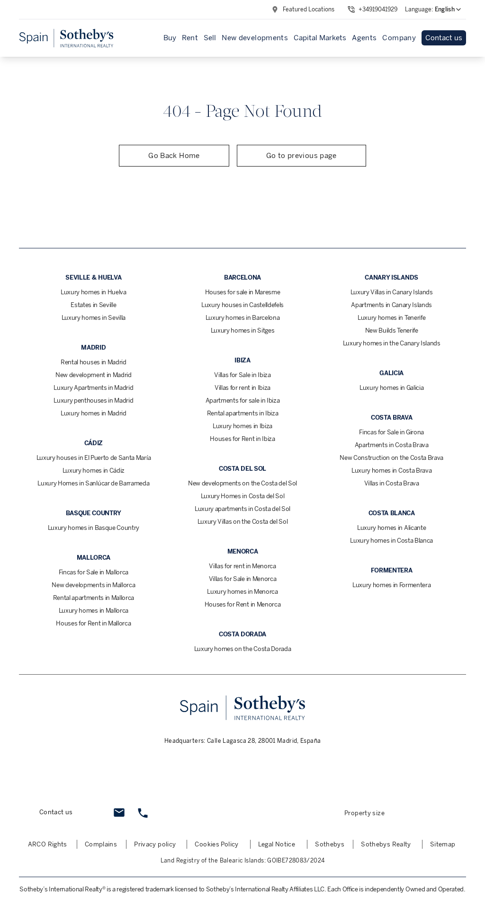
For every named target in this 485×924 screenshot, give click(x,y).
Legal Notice (277, 844)
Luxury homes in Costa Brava (391, 470)
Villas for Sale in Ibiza (242, 374)
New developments (255, 38)
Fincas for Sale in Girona (391, 432)
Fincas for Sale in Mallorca (93, 572)
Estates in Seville (93, 304)
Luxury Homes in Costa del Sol (243, 496)
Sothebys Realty (386, 844)
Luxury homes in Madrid (93, 413)
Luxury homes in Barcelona (243, 317)
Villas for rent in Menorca (242, 566)
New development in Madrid (93, 374)
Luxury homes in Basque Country (93, 527)
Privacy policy (155, 844)
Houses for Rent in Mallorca (93, 623)
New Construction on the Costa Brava (391, 457)
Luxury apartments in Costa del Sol (242, 508)
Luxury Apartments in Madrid (93, 387)
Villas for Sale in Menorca (243, 578)
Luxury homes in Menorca (242, 591)
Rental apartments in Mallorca (94, 597)
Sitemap (443, 844)
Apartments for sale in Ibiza (243, 400)
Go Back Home (174, 155)
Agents (364, 38)
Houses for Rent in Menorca (243, 604)
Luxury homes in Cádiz (94, 470)
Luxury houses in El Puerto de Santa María (93, 457)
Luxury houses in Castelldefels (242, 304)
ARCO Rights (47, 844)
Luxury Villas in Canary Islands (391, 292)
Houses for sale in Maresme (242, 292)
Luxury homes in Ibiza (242, 426)
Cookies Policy (216, 844)
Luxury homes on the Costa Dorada (242, 648)
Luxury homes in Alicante (391, 527)
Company (399, 38)
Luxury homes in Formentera (391, 585)
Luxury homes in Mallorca (93, 610)
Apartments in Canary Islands (391, 304)
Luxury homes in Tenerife (391, 317)
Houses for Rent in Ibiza (242, 438)
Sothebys (329, 844)
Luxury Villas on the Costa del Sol (243, 521)
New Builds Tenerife (391, 330)
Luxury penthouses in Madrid (93, 400)
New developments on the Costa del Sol (242, 483)
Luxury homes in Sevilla (94, 317)
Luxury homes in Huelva (93, 292)
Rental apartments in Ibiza (242, 413)
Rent (190, 38)
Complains (101, 844)
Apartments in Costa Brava (392, 445)
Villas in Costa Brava (391, 483)
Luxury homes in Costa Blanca (391, 540)
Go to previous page (301, 155)
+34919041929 (378, 9)
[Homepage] (66, 38)
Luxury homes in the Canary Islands (391, 343)
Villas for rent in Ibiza (242, 387)
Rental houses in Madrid (93, 362)
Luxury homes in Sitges (243, 330)
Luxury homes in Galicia (391, 387)
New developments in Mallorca (93, 585)
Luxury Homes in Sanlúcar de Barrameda (93, 483)
